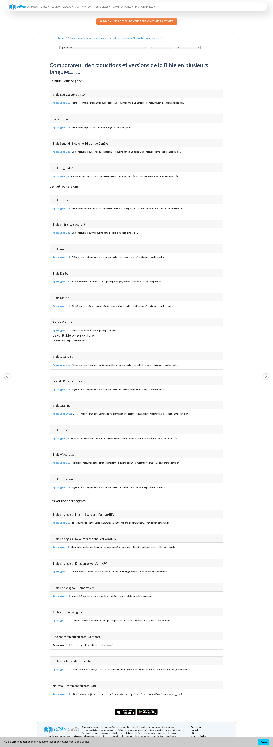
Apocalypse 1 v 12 (62, 413)
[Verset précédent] (7, 376)
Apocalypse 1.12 (61, 127)
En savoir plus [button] (82, 742)
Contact (194, 730)
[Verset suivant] (266, 376)
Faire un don (196, 727)
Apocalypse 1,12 (61, 257)
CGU (193, 733)
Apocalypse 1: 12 (61, 176)
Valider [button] (263, 742)
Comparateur (83, 6)
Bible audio (87, 727)
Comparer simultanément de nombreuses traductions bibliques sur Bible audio (106, 38)
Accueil (61, 38)
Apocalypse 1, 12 (61, 281)
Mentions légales (198, 736)
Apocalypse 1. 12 (61, 151)
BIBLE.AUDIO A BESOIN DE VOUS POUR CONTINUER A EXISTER (138, 21)
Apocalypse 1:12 (61, 102)
